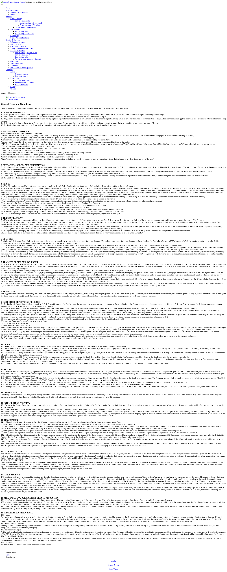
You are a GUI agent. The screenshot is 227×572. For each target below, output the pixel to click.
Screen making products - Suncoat (28, 59)
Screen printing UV (22, 55)
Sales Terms (113, 569)
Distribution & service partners (21, 68)
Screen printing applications (25, 27)
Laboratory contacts (17, 42)
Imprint (113, 561)
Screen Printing (16, 19)
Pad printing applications (24, 34)
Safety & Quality (21, 85)
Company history (21, 74)
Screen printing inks (22, 21)
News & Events (11, 10)
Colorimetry (14, 36)
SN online (14, 65)
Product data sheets (17, 51)
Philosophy (14, 78)
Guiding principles (22, 80)
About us (13, 72)
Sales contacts (15, 44)
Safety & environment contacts (21, 48)
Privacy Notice (113, 565)
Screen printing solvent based (31, 23)
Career (12, 87)
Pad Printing (15, 29)
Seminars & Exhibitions (19, 12)
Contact (13, 89)
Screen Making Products (19, 38)
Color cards (14, 61)
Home (8, 8)
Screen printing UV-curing (30, 25)
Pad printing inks (21, 31)
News (12, 14)
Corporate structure (22, 76)
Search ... (4, 93)
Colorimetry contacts (18, 46)
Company (9, 70)
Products (9, 17)
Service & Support (13, 40)
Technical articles (16, 63)
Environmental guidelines (24, 82)
